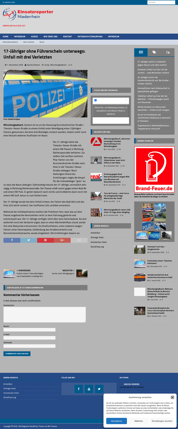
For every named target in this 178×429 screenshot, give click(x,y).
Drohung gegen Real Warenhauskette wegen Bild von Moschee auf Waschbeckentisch (116, 178)
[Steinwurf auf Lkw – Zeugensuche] (139, 249)
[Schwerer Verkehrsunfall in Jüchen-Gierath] (141, 235)
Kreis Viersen (28, 42)
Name (6, 326)
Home (5, 36)
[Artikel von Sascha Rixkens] (121, 384)
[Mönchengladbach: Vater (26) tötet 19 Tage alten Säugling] (96, 212)
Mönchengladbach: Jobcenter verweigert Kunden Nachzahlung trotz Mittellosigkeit (117, 142)
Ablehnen (138, 421)
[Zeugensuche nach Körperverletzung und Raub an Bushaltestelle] (160, 226)
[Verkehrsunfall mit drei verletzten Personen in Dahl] (139, 278)
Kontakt (67, 36)
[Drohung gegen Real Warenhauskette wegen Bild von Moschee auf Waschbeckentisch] (96, 177)
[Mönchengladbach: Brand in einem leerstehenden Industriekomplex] (166, 235)
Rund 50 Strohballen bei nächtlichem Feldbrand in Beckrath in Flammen (154, 118)
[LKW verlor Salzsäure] (147, 208)
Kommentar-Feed (99, 242)
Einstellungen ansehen (162, 421)
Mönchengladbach (10, 42)
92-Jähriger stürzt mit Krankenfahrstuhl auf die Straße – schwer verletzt (154, 80)
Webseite (7, 342)
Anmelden (95, 233)
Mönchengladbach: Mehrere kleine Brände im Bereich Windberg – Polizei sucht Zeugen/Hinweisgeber (160, 292)
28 (120, 149)
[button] (172, 397)
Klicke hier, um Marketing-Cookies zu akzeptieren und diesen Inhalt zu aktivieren (111, 110)
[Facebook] (79, 389)
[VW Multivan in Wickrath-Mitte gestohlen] (154, 235)
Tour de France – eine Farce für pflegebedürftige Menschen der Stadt (116, 196)
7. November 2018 (15, 65)
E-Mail (6, 334)
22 (123, 166)
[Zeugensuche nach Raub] (147, 226)
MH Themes (52, 426)
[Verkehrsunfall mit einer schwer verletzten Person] (147, 217)
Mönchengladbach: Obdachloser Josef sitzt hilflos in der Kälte (114, 160)
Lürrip (46, 65)
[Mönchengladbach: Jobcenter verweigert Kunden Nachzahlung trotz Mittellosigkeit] (96, 141)
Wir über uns (50, 36)
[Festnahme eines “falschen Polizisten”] (139, 263)
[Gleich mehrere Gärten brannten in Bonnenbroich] (160, 217)
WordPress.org (97, 247)
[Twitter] (99, 389)
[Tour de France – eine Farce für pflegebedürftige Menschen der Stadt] (96, 196)
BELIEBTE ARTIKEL (102, 131)
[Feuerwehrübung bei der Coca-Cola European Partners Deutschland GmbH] (139, 311)
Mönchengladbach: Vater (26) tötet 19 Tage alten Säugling (117, 211)
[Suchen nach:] (161, 2)
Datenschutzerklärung (90, 36)
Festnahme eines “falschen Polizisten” (159, 262)
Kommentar (8, 305)
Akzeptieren (116, 421)
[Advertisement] (124, 19)
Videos (34, 36)
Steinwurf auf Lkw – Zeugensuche (156, 248)
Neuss (42, 42)
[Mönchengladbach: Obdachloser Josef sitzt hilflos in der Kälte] (96, 160)
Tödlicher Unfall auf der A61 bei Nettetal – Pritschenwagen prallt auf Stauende (153, 99)
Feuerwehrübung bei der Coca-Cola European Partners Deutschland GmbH (160, 310)
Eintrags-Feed (97, 237)
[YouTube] (89, 389)
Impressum (19, 36)
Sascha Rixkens (33, 65)
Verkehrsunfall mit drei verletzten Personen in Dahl (159, 276)
